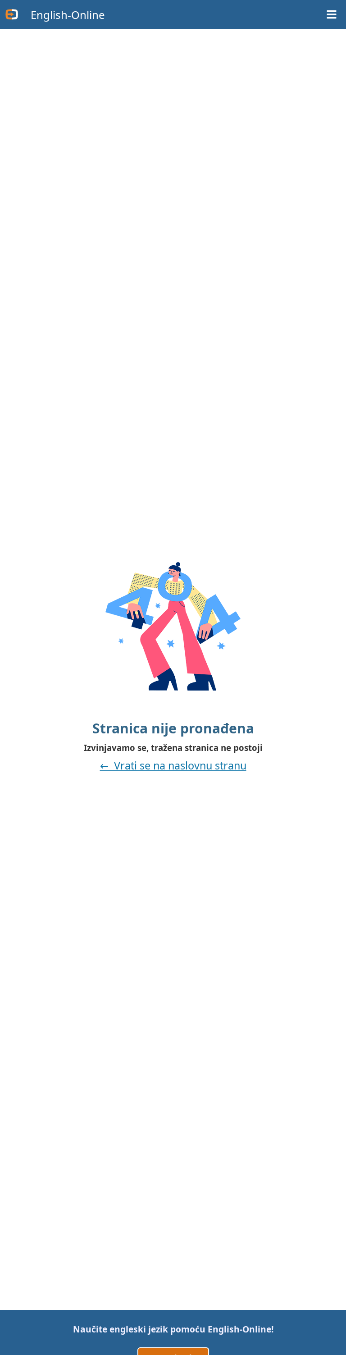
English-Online (68, 14)
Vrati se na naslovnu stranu (178, 765)
